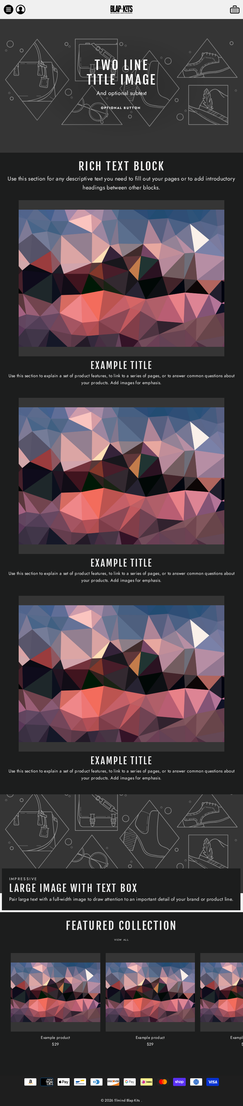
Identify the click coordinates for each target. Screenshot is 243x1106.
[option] (121, 86)
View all (121, 940)
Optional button (121, 107)
